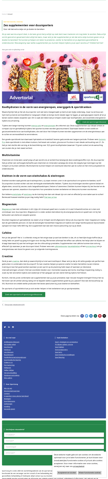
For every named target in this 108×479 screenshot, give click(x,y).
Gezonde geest (9, 409)
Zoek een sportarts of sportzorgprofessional (23, 294)
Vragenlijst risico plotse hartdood (16, 396)
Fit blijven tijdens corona (64, 344)
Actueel (10, 14)
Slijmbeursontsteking (11, 375)
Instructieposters (61, 350)
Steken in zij (8, 362)
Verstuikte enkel (10, 344)
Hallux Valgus (9, 370)
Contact (7, 394)
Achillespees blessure (11, 342)
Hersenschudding (10, 373)
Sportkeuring (60, 357)
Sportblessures (9, 401)
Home (4, 14)
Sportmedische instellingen (65, 355)
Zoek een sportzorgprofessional (94, 122)
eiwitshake (16, 194)
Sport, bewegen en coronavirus (66, 342)
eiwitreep (28, 194)
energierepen (49, 125)
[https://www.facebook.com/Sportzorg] (13, 327)
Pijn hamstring (9, 365)
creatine (15, 261)
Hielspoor (7, 368)
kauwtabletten (74, 246)
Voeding (7, 406)
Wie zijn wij (8, 388)
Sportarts (58, 352)
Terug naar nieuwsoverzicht (15, 305)
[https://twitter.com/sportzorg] (5, 327)
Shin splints (8, 378)
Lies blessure (8, 352)
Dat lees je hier (50, 197)
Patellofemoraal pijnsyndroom (15, 357)
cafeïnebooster (61, 246)
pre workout (91, 246)
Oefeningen (8, 404)
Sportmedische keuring (12, 360)
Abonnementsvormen (12, 391)
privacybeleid (78, 466)
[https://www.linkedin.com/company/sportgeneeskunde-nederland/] (9, 327)
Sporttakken (59, 347)
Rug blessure (8, 355)
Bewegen (7, 399)
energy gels (36, 125)
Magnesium (7, 209)
